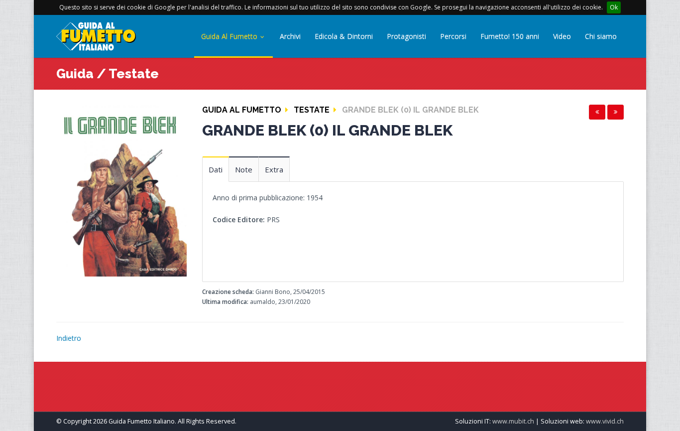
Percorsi (453, 36)
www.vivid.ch (605, 421)
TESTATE (312, 110)
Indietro (68, 338)
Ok (614, 7)
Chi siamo (601, 36)
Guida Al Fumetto (230, 36)
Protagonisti (406, 36)
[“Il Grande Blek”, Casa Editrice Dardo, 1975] (121, 189)
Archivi (290, 36)
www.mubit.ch (513, 421)
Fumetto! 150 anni (509, 36)
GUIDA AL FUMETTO (241, 110)
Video (562, 36)
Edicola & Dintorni (344, 36)
